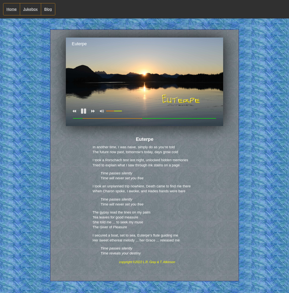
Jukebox (30, 9)
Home (11, 9)
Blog (48, 9)
